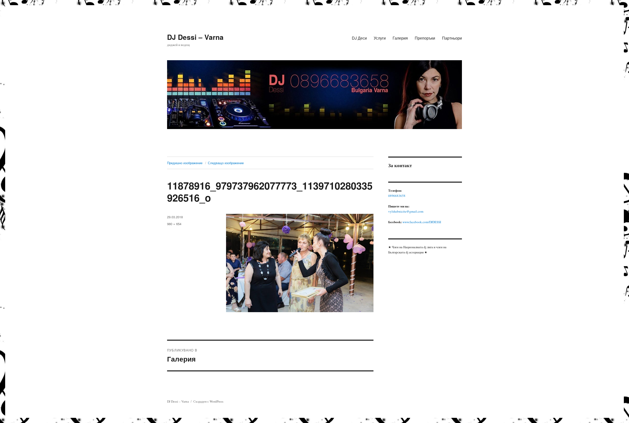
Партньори (452, 38)
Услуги (380, 38)
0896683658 (396, 195)
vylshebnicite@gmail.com (405, 211)
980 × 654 (174, 223)
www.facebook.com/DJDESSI (421, 222)
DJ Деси (359, 38)
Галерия (400, 38)
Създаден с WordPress (208, 401)
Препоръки (425, 38)
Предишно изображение (184, 162)
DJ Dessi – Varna (195, 37)
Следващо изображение (226, 162)
